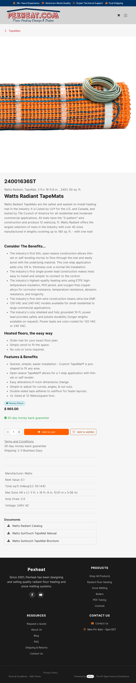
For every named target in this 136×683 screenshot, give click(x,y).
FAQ (36, 641)
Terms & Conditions (17, 676)
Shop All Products (99, 576)
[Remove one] (7, 432)
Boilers (99, 593)
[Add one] (19, 432)
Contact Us (36, 653)
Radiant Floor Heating (99, 582)
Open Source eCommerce (116, 676)
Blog (36, 635)
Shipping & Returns (36, 647)
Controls (99, 605)
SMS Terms (35, 676)
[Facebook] (32, 595)
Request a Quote (36, 623)
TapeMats (14, 30)
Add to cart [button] (48, 431)
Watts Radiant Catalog (26, 526)
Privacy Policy (50, 672)
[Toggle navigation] (125, 15)
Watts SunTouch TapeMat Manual (34, 533)
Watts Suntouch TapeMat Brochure (35, 541)
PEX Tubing (99, 599)
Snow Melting (99, 587)
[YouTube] (41, 595)
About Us (36, 629)
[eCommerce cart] (118, 15)
